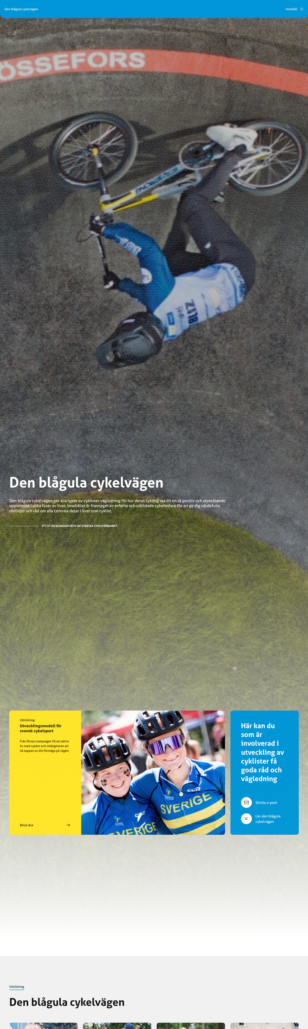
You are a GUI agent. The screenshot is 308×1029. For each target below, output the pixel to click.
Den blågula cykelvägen (21, 9)
